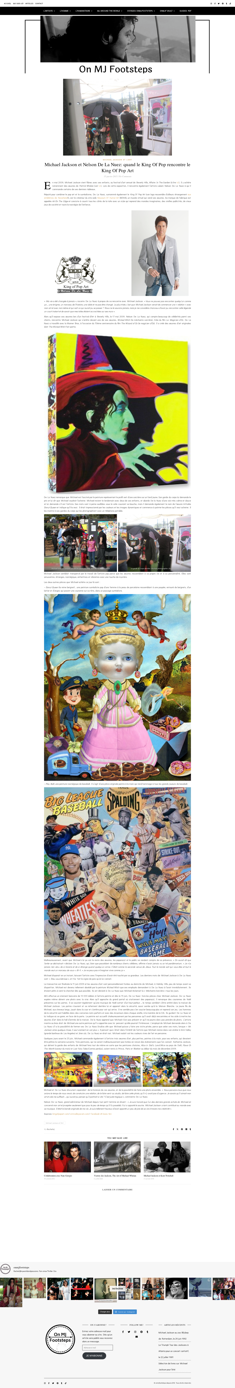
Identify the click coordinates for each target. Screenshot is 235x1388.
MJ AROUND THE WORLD (108, 11)
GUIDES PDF (185, 11)
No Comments (125, 176)
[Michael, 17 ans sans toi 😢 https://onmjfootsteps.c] (177, 1288)
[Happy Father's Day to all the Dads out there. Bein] (224, 1289)
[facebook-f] (215, 3)
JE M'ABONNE (94, 1355)
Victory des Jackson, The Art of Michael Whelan (115, 1175)
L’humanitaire (83, 11)
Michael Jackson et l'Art (117, 159)
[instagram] (211, 3)
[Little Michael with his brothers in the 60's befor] (35, 1288)
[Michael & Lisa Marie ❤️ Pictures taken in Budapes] (58, 1289)
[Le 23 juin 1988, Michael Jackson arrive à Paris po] (200, 1287)
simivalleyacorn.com (79, 1113)
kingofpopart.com (61, 1113)
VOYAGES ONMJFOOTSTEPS (140, 11)
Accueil (7, 3)
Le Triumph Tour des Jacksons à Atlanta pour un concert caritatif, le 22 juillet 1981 (174, 1351)
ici (178, 182)
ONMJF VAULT (166, 11)
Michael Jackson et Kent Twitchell (158, 1175)
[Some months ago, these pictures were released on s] (82, 1289)
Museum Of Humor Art (109, 197)
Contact (39, 3)
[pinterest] (223, 3)
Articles (29, 3)
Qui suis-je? (18, 3)
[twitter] (219, 3)
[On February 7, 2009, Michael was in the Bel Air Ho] (153, 1289)
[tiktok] (230, 3)
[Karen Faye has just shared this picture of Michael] (106, 1290)
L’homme (64, 11)
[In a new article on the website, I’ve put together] (129, 1289)
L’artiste (48, 11)
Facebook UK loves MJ (101, 1113)
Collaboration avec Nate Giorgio (58, 1175)
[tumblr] (227, 3)
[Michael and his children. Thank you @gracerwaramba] (11, 1292)
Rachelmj (51, 1129)
